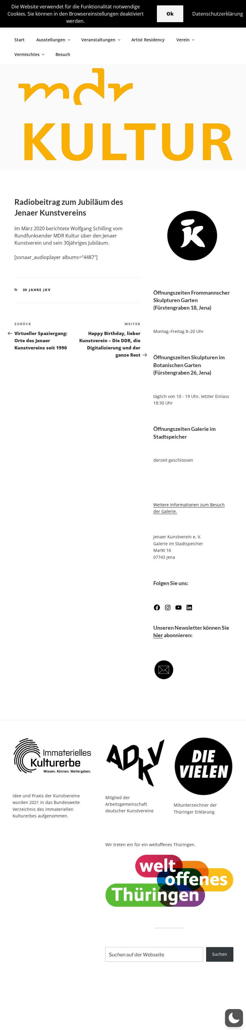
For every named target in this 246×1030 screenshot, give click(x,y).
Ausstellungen (50, 40)
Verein (183, 40)
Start (19, 40)
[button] (234, 1018)
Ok (170, 13)
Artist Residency (148, 40)
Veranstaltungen (98, 40)
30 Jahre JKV (37, 289)
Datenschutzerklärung (217, 13)
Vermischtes (27, 54)
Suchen (219, 954)
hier (158, 635)
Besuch (63, 54)
